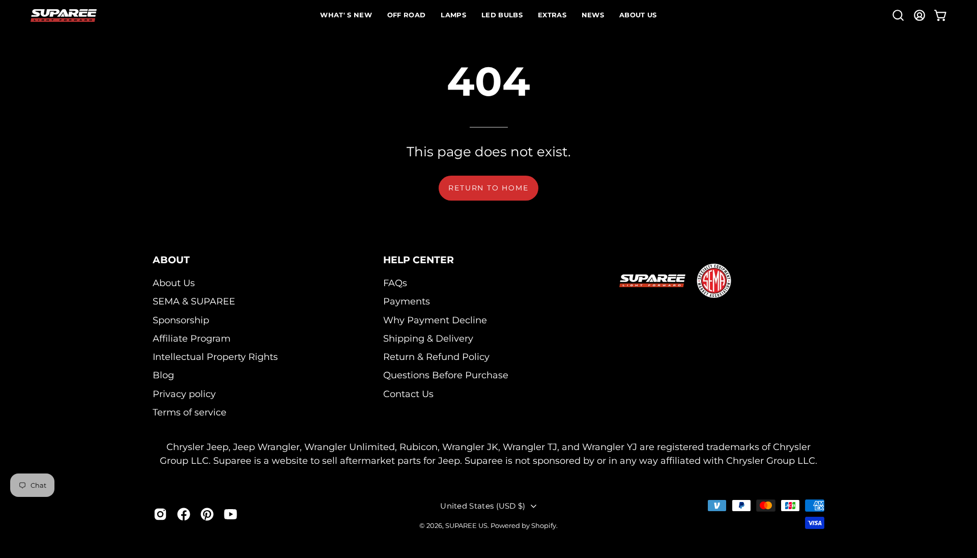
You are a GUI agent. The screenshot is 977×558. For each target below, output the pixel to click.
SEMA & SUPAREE (194, 301)
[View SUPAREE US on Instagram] (160, 513)
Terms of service (189, 412)
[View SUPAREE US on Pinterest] (207, 513)
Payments (406, 301)
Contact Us (408, 393)
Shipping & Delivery (428, 338)
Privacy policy (184, 393)
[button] (898, 15)
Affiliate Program (192, 338)
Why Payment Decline (435, 320)
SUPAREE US (466, 525)
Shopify (543, 525)
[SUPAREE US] (64, 15)
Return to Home (488, 187)
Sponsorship (181, 320)
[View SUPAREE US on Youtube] (230, 513)
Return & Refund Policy (436, 356)
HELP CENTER (418, 260)
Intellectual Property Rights (215, 356)
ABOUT (171, 260)
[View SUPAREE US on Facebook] (183, 513)
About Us (174, 282)
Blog (163, 375)
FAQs (395, 282)
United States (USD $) (482, 506)
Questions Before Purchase (445, 375)
